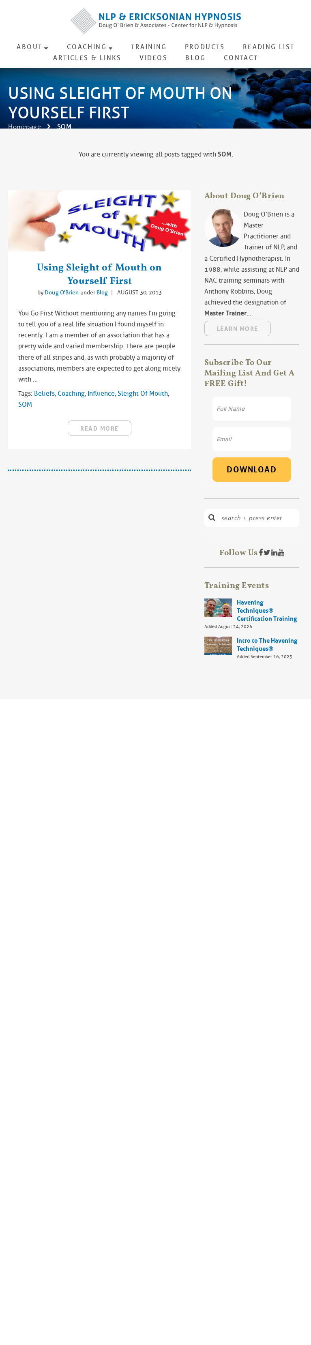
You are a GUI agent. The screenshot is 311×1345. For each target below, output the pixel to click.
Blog (195, 58)
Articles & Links (87, 58)
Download (252, 469)
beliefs (44, 393)
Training (149, 47)
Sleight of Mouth (143, 393)
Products (205, 47)
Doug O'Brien (62, 292)
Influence (101, 393)
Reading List (269, 47)
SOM (25, 404)
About (29, 47)
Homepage (24, 127)
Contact (241, 58)
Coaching (87, 47)
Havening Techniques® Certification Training (267, 610)
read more (99, 428)
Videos (153, 58)
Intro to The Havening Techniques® (267, 644)
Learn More (237, 328)
